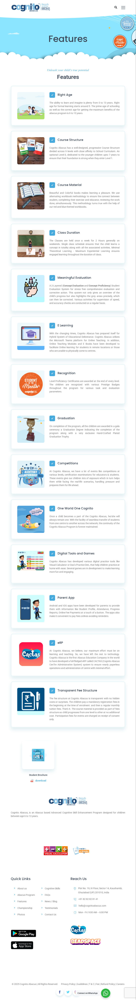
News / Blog (51, 901)
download (40, 780)
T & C (91, 984)
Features (22, 901)
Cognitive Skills (52, 888)
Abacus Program (26, 895)
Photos (21, 914)
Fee (97, 984)
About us (22, 888)
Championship (24, 908)
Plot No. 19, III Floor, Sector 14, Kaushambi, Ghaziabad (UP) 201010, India (100, 890)
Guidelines (82, 984)
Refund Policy (108, 984)
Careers (120, 984)
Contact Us (50, 914)
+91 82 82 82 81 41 (88, 899)
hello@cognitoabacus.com (92, 905)
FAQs (47, 895)
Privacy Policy (68, 984)
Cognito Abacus (28, 984)
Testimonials (51, 908)
